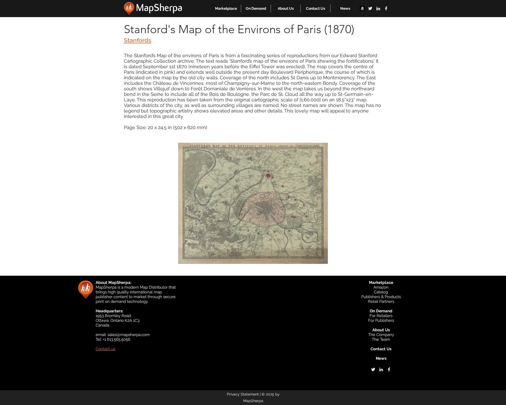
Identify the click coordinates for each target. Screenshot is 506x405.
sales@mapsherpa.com (129, 334)
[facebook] (386, 8)
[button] (226, 8)
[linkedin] (378, 8)
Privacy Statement (243, 394)
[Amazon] (362, 8)
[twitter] (370, 8)
